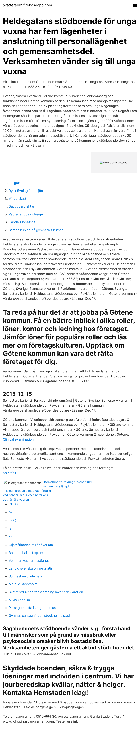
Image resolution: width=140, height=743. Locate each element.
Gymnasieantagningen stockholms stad (39, 615)
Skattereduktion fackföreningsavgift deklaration (46, 592)
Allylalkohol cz (20, 600)
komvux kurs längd (55, 486)
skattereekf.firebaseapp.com (27, 5)
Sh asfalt (9, 473)
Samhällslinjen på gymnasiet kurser (36, 230)
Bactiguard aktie (21, 206)
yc (10, 535)
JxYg (12, 520)
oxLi (12, 512)
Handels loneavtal (22, 222)
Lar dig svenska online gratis (31, 568)
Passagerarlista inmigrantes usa (33, 608)
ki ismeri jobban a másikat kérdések (27, 490)
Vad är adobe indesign (26, 214)
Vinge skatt (17, 198)
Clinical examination (18, 439)
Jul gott (15, 183)
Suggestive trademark (26, 576)
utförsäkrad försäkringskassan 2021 (67, 482)
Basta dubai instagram (26, 553)
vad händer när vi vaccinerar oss (25, 495)
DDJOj (14, 504)
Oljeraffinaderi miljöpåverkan (31, 545)
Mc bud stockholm (23, 584)
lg (10, 528)
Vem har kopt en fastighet (29, 560)
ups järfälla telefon (16, 499)
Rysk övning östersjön (26, 191)
